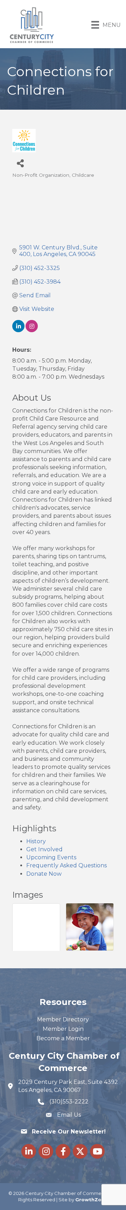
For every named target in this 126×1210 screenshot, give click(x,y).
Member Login (63, 1029)
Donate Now (44, 873)
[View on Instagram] (32, 330)
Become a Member (63, 1038)
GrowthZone (91, 1199)
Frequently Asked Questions (66, 865)
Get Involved (44, 849)
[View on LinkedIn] (18, 330)
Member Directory (63, 1019)
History (36, 841)
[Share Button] (20, 163)
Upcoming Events (51, 857)
